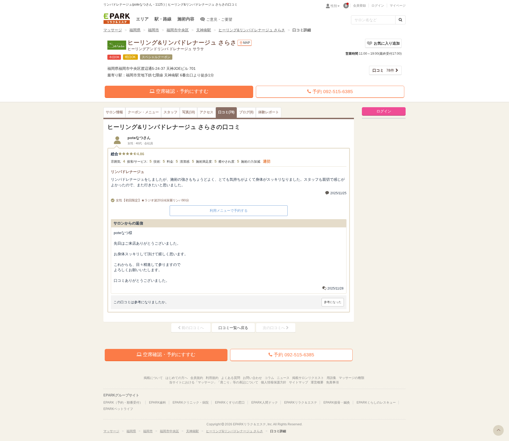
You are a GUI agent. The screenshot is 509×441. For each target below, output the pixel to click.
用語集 (331, 378)
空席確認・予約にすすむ (181, 91)
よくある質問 (230, 378)
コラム (269, 378)
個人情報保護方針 (273, 382)
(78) (226, 112)
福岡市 (153, 30)
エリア (142, 19)
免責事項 (332, 382)
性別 (334, 6)
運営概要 (317, 382)
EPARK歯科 (157, 402)
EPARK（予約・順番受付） (123, 402)
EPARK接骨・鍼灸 (336, 402)
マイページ (398, 5)
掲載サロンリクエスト (308, 378)
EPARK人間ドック (264, 402)
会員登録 (359, 5)
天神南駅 (203, 30)
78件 (383, 70)
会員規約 (196, 378)
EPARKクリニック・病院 (191, 402)
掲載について (153, 378)
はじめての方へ (176, 378)
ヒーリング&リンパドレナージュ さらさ (251, 30)
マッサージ (112, 30)
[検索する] (400, 20)
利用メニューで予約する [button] (229, 211)
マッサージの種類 (351, 378)
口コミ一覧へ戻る (233, 328)
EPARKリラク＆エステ (116, 18)
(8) (246, 112)
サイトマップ (298, 382)
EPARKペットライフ (118, 409)
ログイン (377, 5)
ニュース (283, 378)
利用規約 (212, 378)
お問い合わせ (252, 378)
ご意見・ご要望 (219, 19)
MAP (246, 43)
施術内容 (185, 19)
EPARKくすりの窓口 (230, 402)
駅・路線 (163, 19)
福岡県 (135, 30)
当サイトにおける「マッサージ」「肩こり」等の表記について (213, 382)
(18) (188, 112)
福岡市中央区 (177, 30)
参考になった (332, 302)
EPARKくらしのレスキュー (376, 402)
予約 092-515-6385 (332, 91)
